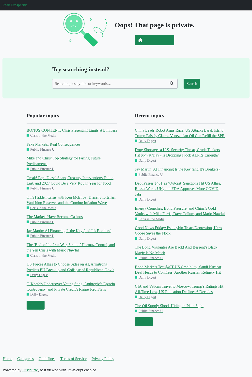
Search (192, 83)
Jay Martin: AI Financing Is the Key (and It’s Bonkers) (69, 231)
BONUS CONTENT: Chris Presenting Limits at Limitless (72, 130)
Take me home (158, 40)
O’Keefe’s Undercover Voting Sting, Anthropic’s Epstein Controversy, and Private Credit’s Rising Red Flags (71, 286)
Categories (25, 359)
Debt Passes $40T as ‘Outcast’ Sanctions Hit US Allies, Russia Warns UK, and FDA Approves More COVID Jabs (178, 188)
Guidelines (47, 359)
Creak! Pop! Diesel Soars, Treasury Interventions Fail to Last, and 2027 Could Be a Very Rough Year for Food (70, 180)
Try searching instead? (81, 69)
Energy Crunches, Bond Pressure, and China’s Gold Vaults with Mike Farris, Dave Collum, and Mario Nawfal (180, 211)
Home (7, 359)
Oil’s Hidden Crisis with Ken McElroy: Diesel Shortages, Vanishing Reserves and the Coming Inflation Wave (71, 200)
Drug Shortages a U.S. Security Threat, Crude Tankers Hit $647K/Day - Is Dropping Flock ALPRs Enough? (177, 152)
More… (35, 305)
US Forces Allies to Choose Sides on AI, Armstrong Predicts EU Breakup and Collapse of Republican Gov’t (70, 267)
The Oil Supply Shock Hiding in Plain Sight (169, 306)
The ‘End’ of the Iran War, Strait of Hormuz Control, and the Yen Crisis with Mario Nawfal (71, 247)
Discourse (30, 370)
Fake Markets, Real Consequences (53, 144)
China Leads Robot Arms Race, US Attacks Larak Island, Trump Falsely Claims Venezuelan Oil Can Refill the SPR (180, 133)
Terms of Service (73, 359)
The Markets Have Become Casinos (55, 217)
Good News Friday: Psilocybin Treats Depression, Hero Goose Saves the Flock (178, 230)
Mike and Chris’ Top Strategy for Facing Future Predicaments (64, 161)
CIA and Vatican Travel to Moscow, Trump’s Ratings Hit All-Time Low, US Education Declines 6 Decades (179, 289)
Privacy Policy (103, 359)
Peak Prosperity (14, 5)
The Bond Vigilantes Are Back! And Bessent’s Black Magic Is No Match (176, 250)
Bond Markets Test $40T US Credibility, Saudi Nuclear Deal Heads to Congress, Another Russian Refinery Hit (178, 269)
